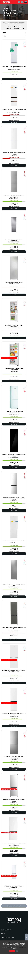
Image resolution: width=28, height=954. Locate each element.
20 (12, 26)
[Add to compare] (24, 45)
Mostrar (9, 26)
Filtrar (26, 939)
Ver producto (14, 79)
